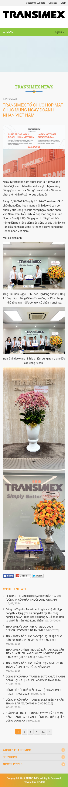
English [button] (58, 32)
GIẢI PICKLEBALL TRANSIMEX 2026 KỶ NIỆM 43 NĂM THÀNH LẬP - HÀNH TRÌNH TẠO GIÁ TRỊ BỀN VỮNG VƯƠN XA (35, 717)
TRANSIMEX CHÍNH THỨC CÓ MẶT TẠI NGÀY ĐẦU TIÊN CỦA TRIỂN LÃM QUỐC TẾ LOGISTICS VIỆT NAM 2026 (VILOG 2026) (35, 653)
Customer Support (35, 3)
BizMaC (40, 782)
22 (43, 731)
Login (63, 3)
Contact (53, 3)
